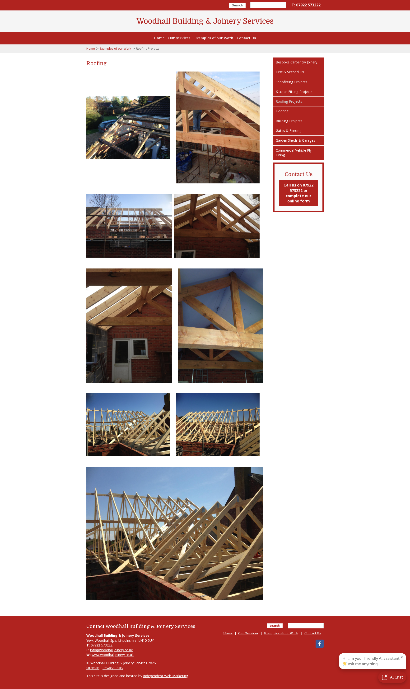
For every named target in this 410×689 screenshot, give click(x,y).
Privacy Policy (112, 667)
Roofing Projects (289, 101)
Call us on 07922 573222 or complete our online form (298, 193)
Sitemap (92, 667)
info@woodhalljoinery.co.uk (111, 650)
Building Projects (289, 121)
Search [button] (237, 5)
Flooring (282, 111)
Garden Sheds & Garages (295, 140)
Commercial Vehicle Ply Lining (294, 152)
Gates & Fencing (289, 130)
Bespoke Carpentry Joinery (296, 62)
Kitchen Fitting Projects (294, 91)
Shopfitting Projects (291, 82)
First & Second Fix (290, 72)
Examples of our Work (213, 38)
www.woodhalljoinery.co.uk (113, 654)
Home (159, 38)
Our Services (179, 38)
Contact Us (246, 38)
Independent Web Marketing (165, 676)
